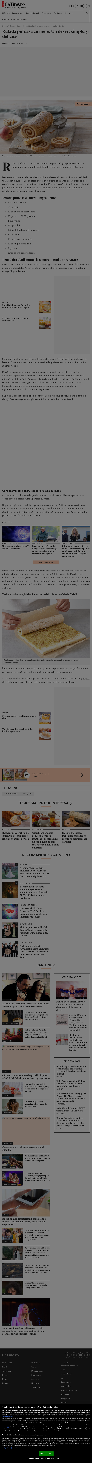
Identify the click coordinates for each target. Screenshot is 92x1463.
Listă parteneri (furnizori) (9, 1448)
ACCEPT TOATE (46, 1454)
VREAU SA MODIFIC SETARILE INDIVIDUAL (45, 1458)
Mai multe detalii (8, 1417)
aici (8, 1427)
